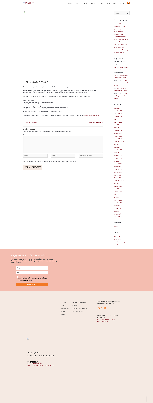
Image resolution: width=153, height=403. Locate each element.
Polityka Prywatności (79, 309)
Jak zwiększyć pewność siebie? (120, 95)
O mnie (76, 3)
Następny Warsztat (96, 122)
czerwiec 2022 (118, 150)
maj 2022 (116, 153)
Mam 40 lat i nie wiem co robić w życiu (121, 82)
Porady (116, 226)
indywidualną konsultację (91, 115)
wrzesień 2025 (118, 114)
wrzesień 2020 (118, 183)
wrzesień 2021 (118, 172)
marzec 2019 (117, 208)
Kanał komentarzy (119, 242)
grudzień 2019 (118, 200)
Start (70, 3)
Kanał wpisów (118, 239)
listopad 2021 (117, 167)
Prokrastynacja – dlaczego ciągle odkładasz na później (120, 34)
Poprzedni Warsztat (30, 122)
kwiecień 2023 (118, 133)
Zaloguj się (117, 236)
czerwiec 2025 (118, 116)
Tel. (34, 364)
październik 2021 (118, 169)
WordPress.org (118, 245)
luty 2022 (116, 161)
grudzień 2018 (118, 217)
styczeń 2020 (118, 197)
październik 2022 (119, 142)
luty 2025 (116, 119)
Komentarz (27, 135)
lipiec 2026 (117, 108)
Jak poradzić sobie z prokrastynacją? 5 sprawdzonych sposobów (121, 26)
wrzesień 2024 (118, 122)
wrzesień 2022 (118, 144)
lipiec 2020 (117, 189)
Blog (102, 3)
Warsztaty (95, 3)
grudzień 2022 (118, 139)
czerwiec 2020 (118, 192)
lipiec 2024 (117, 125)
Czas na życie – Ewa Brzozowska (106, 320)
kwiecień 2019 (118, 206)
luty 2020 (116, 194)
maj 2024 (117, 128)
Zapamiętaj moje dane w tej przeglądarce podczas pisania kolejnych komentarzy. (51, 161)
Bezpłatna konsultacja (79, 303)
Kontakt (121, 3)
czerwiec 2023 (118, 130)
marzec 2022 (118, 158)
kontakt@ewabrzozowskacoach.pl (41, 366)
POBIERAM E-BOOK (32, 284)
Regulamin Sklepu (77, 312)
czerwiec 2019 (118, 203)
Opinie (108, 3)
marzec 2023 (118, 136)
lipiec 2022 (117, 147)
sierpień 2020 (118, 186)
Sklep (114, 3)
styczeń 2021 (117, 178)
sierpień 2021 (117, 175)
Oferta (85, 3)
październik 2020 (119, 181)
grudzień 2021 (118, 164)
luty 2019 (116, 211)
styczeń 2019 (118, 214)
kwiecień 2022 (118, 155)
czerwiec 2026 (118, 111)
